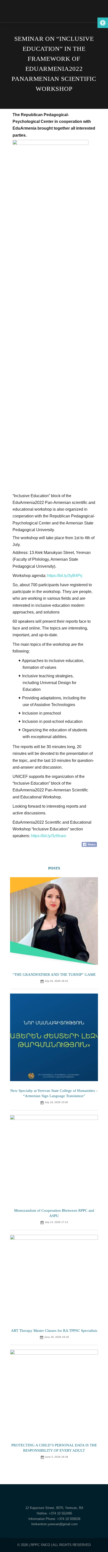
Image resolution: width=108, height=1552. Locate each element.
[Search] (91, 4)
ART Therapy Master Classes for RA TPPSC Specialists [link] (54, 1331)
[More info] (91, 11)
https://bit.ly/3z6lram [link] (48, 836)
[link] (102, 23)
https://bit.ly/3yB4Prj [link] (64, 575)
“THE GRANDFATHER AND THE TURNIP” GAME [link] (54, 975)
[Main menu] (91, 19)
